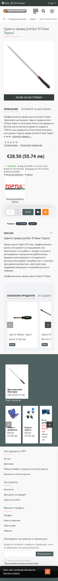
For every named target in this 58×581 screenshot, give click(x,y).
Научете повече (11, 573)
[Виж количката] (52, 11)
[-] (18, 213)
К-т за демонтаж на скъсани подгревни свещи (46, 421)
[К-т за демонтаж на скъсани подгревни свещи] (46, 412)
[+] (18, 210)
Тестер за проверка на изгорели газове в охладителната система (13, 428)
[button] (28, 212)
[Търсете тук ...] (43, 11)
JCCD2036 (21, 223)
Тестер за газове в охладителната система (30, 428)
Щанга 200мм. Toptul (20, 334)
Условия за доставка (36, 109)
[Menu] (35, 11)
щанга (33, 223)
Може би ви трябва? (29, 97)
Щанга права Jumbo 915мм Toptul (14, 390)
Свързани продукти (21, 295)
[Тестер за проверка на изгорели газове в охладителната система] (13, 413)
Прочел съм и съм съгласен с (21, 561)
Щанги (33, 19)
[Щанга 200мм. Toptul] (22, 317)
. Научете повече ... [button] (21, 136)
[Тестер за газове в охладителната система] (30, 413)
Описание (11, 109)
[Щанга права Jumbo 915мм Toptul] (16, 375)
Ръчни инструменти (17, 19)
